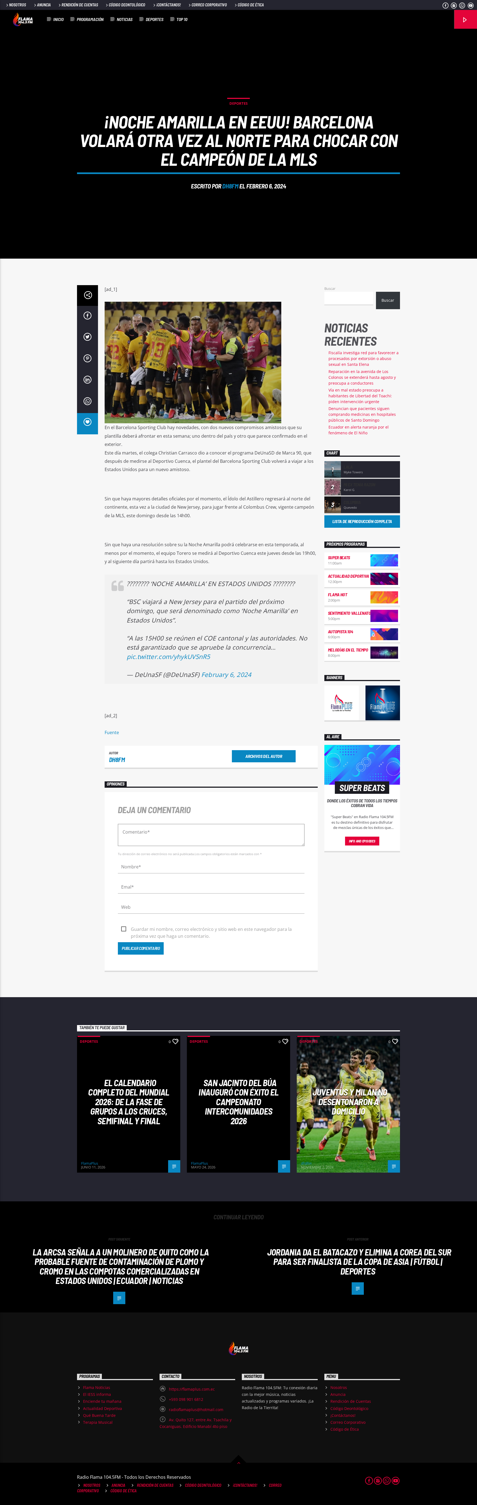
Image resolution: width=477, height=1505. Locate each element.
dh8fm (230, 186)
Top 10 (181, 19)
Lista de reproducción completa (362, 521)
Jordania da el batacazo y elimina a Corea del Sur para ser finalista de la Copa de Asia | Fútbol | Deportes (359, 1261)
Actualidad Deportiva (348, 576)
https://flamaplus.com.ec (192, 1389)
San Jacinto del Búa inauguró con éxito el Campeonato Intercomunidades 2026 (238, 1101)
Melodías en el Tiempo (348, 649)
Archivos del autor (263, 756)
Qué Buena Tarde (99, 1415)
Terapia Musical (98, 1422)
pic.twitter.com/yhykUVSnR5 (168, 656)
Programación (90, 19)
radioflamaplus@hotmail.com (196, 1409)
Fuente (112, 732)
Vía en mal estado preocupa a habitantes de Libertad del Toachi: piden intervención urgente (360, 395)
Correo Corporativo (209, 4)
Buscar (329, 288)
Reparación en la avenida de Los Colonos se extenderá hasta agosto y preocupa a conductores (362, 377)
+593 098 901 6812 (186, 1399)
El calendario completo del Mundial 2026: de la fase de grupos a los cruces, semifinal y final (128, 1101)
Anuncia (44, 4)
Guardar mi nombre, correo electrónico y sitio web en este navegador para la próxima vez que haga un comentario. (211, 929)
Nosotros (17, 4)
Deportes (154, 19)
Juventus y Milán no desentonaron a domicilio (349, 1101)
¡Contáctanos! (168, 4)
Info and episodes (362, 841)
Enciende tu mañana (102, 1401)
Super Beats (339, 557)
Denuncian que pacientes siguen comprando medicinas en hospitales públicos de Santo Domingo (362, 414)
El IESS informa (97, 1394)
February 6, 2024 (226, 674)
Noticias (124, 19)
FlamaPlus (89, 1163)
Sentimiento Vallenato (349, 613)
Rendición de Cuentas (80, 4)
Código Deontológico (127, 4)
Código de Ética (251, 4)
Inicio (58, 19)
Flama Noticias (96, 1387)
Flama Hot (337, 594)
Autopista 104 (340, 631)
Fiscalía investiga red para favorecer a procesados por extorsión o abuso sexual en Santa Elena (363, 358)
